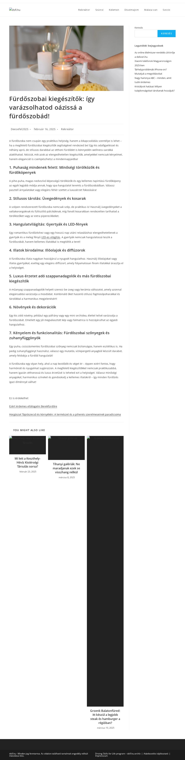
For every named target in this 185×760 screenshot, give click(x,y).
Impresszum (101, 755)
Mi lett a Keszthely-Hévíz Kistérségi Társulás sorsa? (27, 463)
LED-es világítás (50, 237)
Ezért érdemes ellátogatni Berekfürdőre (33, 406)
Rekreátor (67, 129)
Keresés (139, 27)
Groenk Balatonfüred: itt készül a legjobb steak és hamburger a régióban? (105, 717)
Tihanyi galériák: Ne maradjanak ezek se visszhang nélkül (66, 468)
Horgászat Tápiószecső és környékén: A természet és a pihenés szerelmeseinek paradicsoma (65, 414)
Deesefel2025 (19, 129)
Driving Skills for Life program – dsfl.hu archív (118, 753)
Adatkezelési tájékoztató (156, 753)
